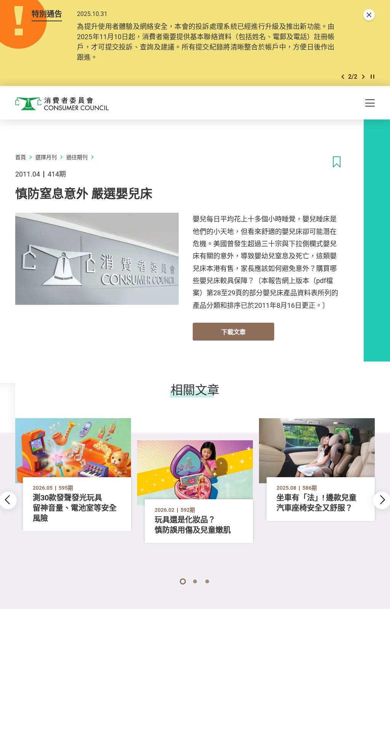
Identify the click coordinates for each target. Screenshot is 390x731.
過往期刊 (77, 157)
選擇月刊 (46, 157)
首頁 (20, 157)
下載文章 (233, 332)
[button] (342, 76)
